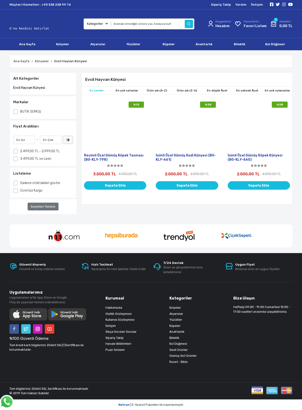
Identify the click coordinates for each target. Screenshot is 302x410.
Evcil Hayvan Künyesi (29, 88)
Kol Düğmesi (178, 343)
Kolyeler (175, 307)
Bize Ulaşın (244, 298)
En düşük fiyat (217, 90)
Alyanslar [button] (97, 44)
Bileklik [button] (239, 44)
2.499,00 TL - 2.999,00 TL (40, 151)
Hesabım (222, 26)
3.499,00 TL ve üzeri (35, 159)
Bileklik (174, 338)
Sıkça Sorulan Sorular (121, 331)
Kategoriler (180, 298)
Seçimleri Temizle (43, 206)
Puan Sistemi (115, 350)
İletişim (257, 4)
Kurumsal (114, 298)
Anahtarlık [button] (204, 44)
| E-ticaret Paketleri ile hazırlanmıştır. (151, 404)
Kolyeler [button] (62, 44)
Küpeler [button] (169, 44)
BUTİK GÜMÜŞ (30, 112)
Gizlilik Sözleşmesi (118, 314)
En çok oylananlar (277, 90)
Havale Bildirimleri (118, 343)
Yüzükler (175, 319)
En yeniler (96, 90)
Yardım (240, 4)
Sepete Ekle (115, 185)
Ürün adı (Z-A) (187, 90)
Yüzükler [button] (133, 44)
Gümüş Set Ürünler (183, 355)
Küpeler (174, 326)
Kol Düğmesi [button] (275, 44)
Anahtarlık (177, 331)
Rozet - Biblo (178, 362)
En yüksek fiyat (247, 90)
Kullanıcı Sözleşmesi (119, 319)
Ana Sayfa (27, 44)
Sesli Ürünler (178, 350)
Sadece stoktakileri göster (40, 183)
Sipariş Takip (221, 4)
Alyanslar (176, 314)
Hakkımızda (113, 307)
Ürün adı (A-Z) (157, 90)
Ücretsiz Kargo (31, 191)
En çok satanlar (127, 90)
